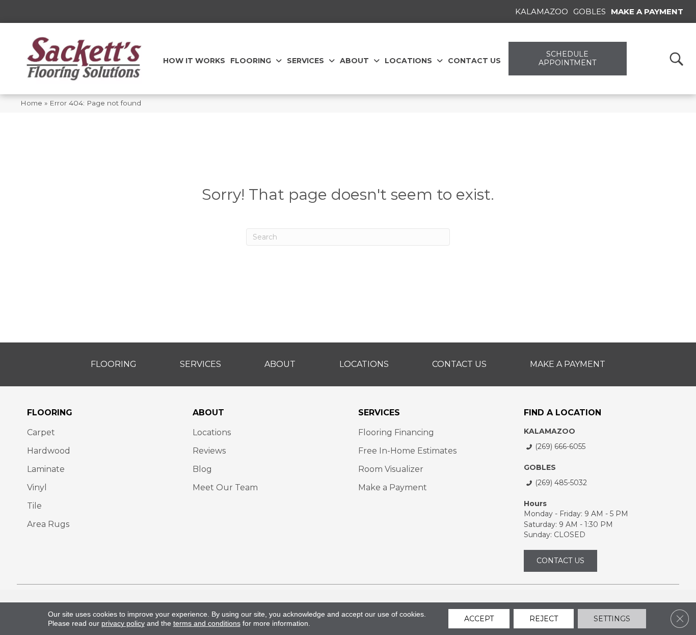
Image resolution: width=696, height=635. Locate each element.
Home (31, 103)
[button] (676, 58)
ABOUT (208, 412)
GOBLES (540, 467)
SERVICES (379, 412)
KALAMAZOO (549, 431)
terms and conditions (206, 623)
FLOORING (49, 412)
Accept (479, 618)
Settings (612, 618)
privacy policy (123, 623)
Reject (543, 618)
